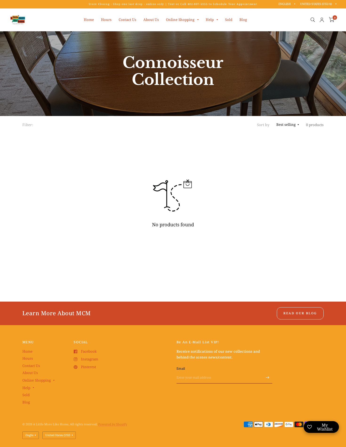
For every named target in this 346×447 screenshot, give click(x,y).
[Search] (312, 19)
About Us (151, 19)
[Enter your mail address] (267, 377)
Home (89, 19)
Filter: (27, 124)
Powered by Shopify (112, 424)
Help (210, 19)
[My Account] (321, 19)
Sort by (263, 124)
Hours (106, 19)
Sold (228, 19)
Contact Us (127, 19)
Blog (243, 19)
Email (181, 368)
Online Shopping (180, 19)
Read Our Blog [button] (300, 313)
